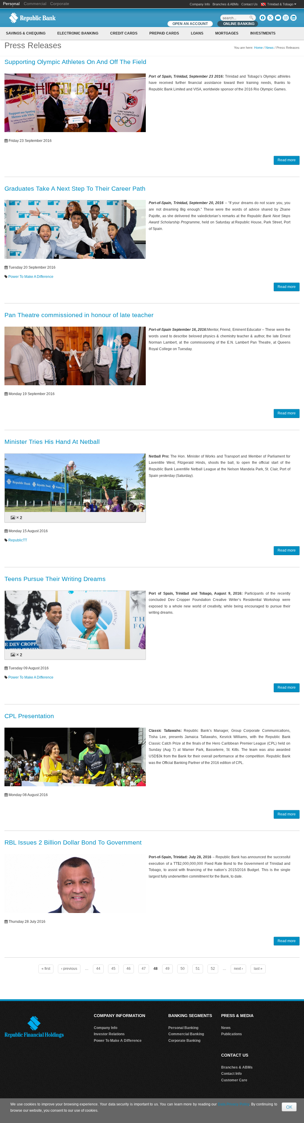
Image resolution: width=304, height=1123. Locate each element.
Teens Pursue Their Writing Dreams (55, 578)
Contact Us (249, 4)
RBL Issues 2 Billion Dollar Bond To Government (73, 842)
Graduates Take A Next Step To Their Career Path (74, 188)
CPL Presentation (29, 715)
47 (144, 969)
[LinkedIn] (293, 18)
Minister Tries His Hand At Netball (52, 441)
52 (213, 969)
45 (113, 969)
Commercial (35, 3)
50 (182, 969)
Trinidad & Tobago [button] (280, 4)
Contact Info (231, 1074)
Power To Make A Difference (30, 277)
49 (167, 969)
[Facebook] (262, 18)
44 (98, 969)
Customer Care (234, 1080)
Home (258, 47)
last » (258, 969)
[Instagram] (286, 18)
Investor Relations (109, 1034)
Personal (12, 3)
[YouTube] (278, 18)
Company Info (200, 4)
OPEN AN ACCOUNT (190, 24)
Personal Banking (183, 1028)
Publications (231, 1034)
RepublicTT (17, 540)
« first (46, 969)
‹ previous (69, 969)
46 (128, 969)
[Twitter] (270, 18)
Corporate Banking (184, 1041)
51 (198, 969)
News (269, 47)
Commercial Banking (186, 1034)
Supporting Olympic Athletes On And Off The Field (75, 61)
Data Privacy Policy (233, 1104)
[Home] (32, 17)
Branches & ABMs (226, 4)
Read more (287, 160)
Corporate (59, 3)
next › (238, 969)
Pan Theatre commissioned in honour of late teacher (78, 314)
